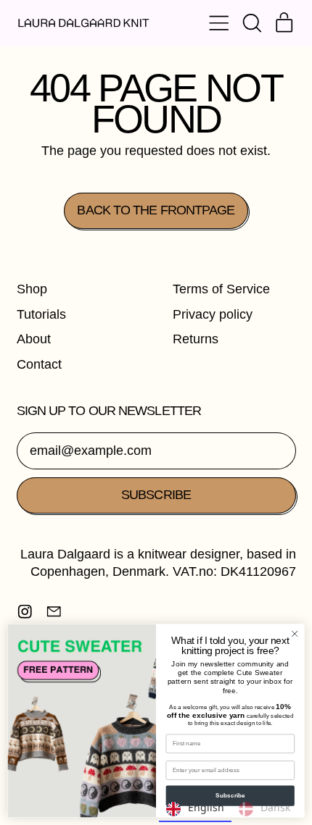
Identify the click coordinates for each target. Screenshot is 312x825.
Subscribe (230, 795)
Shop (32, 289)
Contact (39, 364)
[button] (251, 23)
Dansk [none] (275, 807)
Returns (195, 339)
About (34, 339)
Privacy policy (213, 314)
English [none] (206, 807)
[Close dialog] (294, 633)
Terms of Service (221, 289)
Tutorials (41, 314)
